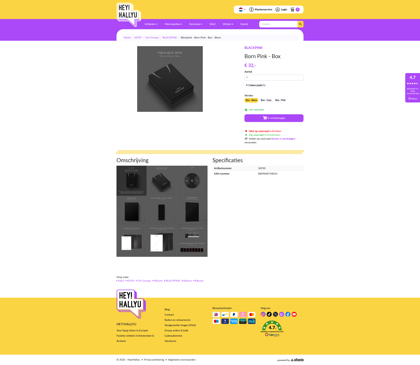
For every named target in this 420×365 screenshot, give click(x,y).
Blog (167, 309)
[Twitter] (275, 315)
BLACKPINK (170, 37)
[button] (282, 330)
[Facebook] (287, 315)
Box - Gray (266, 100)
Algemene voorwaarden (181, 359)
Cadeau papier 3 (257, 85)
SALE (120, 280)
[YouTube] (294, 315)
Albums (158, 280)
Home (127, 37)
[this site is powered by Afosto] (291, 360)
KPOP (138, 37)
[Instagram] (263, 315)
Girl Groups (152, 37)
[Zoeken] (300, 24)
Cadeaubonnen (173, 335)
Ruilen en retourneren (177, 320)
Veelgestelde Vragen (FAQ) (180, 325)
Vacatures (170, 341)
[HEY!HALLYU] (128, 15)
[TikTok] (269, 315)
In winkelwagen (276, 118)
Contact (169, 314)
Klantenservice (263, 9)
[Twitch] (281, 315)
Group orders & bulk (176, 330)
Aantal (248, 71)
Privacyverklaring (154, 359)
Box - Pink (280, 100)
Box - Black (251, 100)
